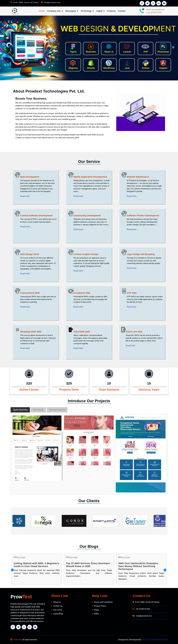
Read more (25, 196)
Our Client (57, 610)
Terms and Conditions (103, 602)
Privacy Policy (100, 606)
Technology (86, 11)
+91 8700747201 (142, 609)
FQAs (96, 614)
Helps (96, 610)
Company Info (54, 11)
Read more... (132, 196)
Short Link (59, 596)
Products (111, 11)
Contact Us (142, 596)
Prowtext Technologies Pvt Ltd (154, 640)
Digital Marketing (20, 410)
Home (42, 11)
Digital (99, 11)
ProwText (17, 640)
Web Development (57, 410)
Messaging (70, 11)
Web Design (38, 410)
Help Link (99, 596)
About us (57, 602)
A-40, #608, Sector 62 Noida (147, 602)
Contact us (57, 606)
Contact (122, 11)
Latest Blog (58, 614)
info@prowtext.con (143, 616)
